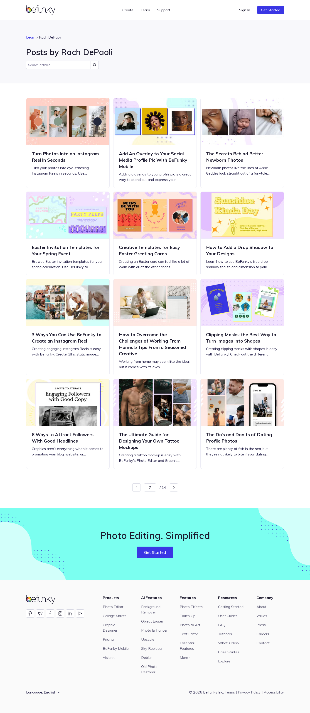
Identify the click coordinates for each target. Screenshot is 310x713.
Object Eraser (152, 621)
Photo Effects (191, 606)
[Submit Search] (95, 65)
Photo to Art (190, 625)
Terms (230, 692)
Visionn (109, 657)
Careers (262, 634)
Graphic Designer (110, 628)
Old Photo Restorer (149, 669)
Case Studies (228, 652)
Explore (224, 661)
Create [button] (127, 10)
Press (261, 625)
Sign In (244, 10)
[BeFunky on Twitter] (40, 613)
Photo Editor (113, 606)
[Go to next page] (174, 487)
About (261, 606)
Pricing (108, 639)
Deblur (146, 657)
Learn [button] (145, 10)
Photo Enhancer (154, 630)
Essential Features (187, 646)
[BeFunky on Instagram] (60, 613)
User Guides (228, 615)
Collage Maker (114, 615)
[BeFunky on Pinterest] (30, 613)
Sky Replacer (151, 648)
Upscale (147, 639)
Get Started (270, 10)
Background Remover (150, 609)
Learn (30, 37)
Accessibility (274, 692)
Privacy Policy (249, 692)
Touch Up (187, 615)
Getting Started (231, 606)
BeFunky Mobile (116, 648)
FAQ (221, 625)
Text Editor (189, 634)
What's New (228, 643)
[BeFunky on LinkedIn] (70, 613)
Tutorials (225, 634)
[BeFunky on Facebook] (50, 613)
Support (163, 10)
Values (261, 615)
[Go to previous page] (136, 487)
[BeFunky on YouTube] (80, 613)
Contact (263, 643)
